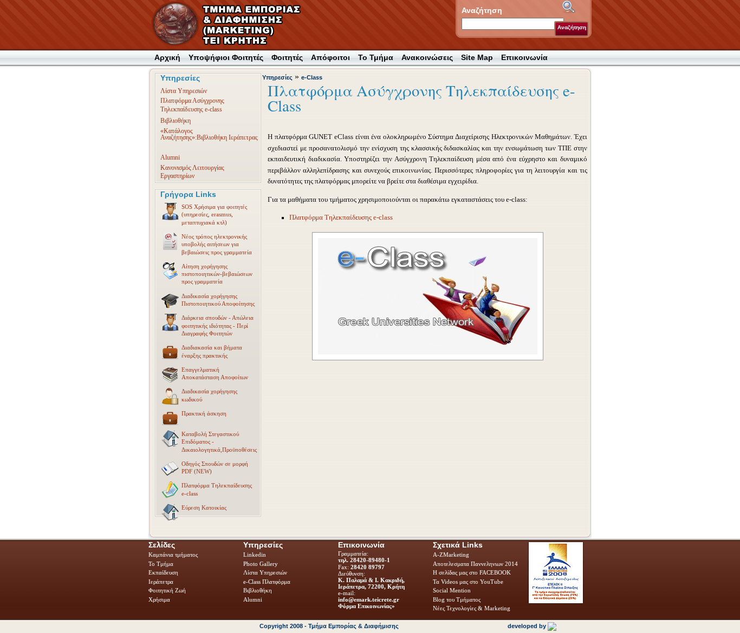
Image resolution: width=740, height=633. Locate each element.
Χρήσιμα (159, 599)
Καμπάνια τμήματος (173, 554)
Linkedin (255, 554)
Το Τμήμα (161, 564)
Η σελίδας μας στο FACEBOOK (472, 572)
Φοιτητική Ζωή (167, 590)
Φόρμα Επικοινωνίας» (366, 606)
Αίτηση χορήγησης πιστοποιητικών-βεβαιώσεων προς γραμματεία (216, 274)
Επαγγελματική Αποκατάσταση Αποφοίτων (214, 373)
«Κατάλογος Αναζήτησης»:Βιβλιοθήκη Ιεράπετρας (209, 134)
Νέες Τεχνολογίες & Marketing (471, 608)
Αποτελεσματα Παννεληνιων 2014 (475, 564)
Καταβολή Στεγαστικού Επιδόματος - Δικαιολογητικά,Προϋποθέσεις (219, 442)
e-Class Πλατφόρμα (266, 581)
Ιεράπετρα (160, 581)
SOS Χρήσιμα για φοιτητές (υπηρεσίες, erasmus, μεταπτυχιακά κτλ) (214, 214)
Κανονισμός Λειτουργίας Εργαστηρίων (192, 172)
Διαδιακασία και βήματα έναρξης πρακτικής (211, 351)
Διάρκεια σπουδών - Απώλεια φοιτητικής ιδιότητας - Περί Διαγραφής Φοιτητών (217, 325)
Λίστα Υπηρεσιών (183, 91)
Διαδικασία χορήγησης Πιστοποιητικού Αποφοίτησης (218, 300)
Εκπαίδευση (164, 572)
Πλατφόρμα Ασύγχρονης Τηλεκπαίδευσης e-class (192, 105)
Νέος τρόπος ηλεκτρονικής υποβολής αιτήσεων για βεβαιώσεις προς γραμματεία (216, 244)
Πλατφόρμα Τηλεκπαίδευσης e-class (216, 489)
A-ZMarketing (451, 554)
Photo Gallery (260, 564)
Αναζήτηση (571, 27)
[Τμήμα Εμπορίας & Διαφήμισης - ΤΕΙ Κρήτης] (232, 24)
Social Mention (452, 590)
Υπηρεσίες (277, 77)
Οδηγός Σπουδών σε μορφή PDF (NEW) (214, 467)
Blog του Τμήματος (457, 599)
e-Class (311, 77)
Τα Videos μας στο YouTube (468, 581)
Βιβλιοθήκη (175, 120)
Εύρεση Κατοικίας (203, 507)
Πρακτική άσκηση (203, 413)
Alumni (170, 157)
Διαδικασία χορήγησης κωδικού (209, 395)
